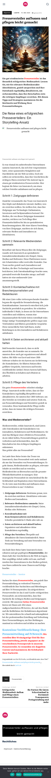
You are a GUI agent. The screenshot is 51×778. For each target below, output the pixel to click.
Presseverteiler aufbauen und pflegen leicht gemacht (21, 662)
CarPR (16, 12)
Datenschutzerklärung (32, 774)
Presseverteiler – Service (13, 574)
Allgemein (7, 12)
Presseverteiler (18, 388)
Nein (19, 774)
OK (12, 774)
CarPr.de (18, 665)
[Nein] (48, 772)
